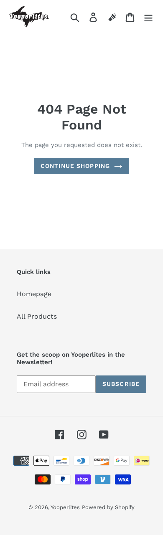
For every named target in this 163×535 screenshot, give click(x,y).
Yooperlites (65, 507)
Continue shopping (75, 165)
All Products (37, 316)
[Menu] (148, 17)
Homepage (34, 294)
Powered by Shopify (108, 507)
